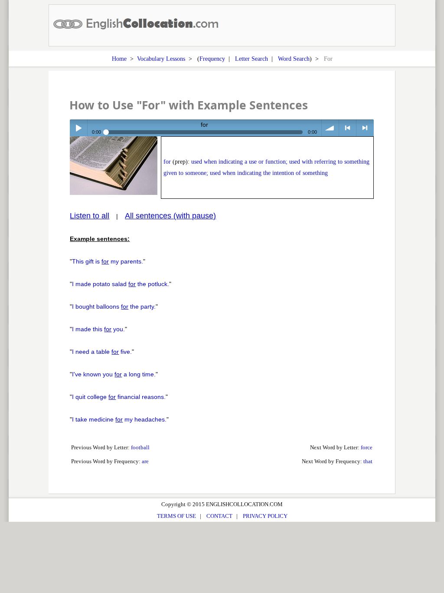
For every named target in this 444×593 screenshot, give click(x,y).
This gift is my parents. (107, 261)
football (140, 447)
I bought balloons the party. (114, 306)
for (167, 161)
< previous (347, 127)
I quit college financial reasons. (119, 396)
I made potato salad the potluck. (120, 283)
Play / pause (78, 127)
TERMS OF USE (176, 516)
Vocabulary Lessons (161, 58)
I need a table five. (102, 351)
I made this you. (98, 329)
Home (119, 58)
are (145, 461)
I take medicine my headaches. (119, 419)
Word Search (294, 58)
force (366, 447)
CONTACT (219, 516)
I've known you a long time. (114, 374)
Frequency (212, 58)
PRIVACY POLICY (265, 516)
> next (364, 127)
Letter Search (251, 58)
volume (330, 127)
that (367, 461)
